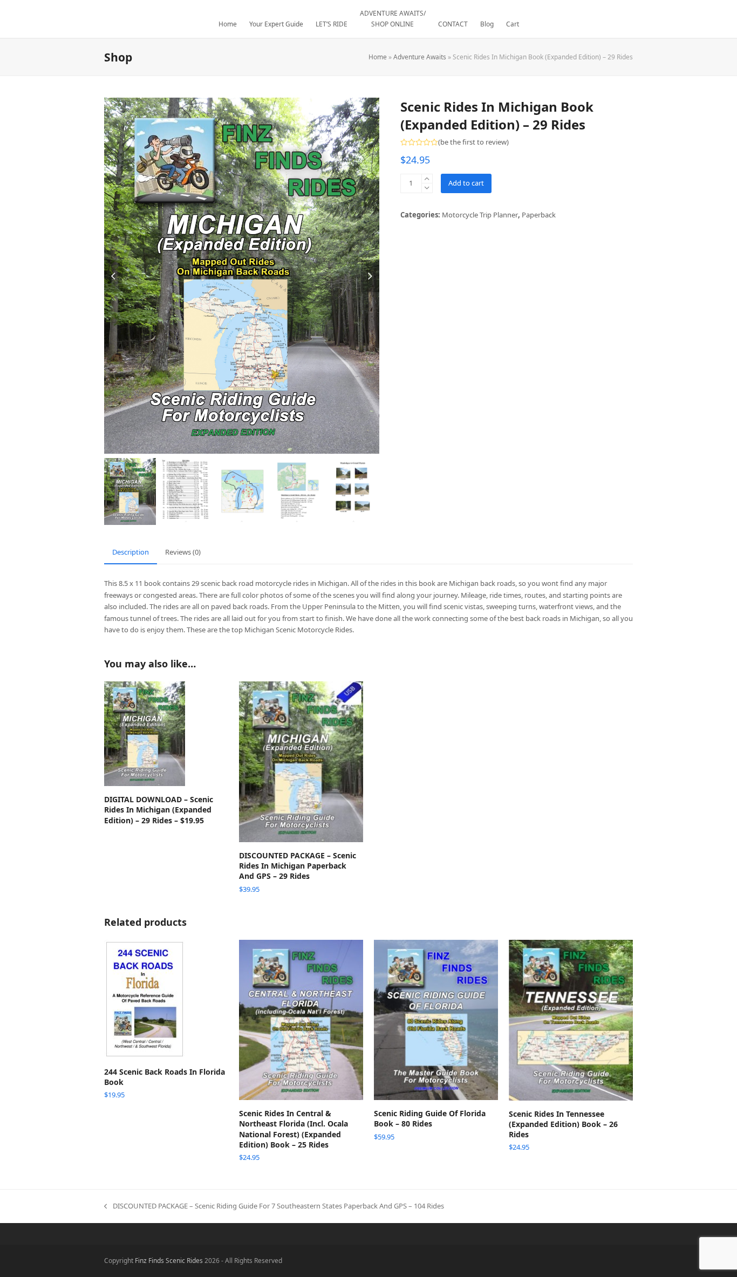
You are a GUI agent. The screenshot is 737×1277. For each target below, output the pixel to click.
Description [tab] (130, 552)
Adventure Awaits (419, 57)
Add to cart (466, 183)
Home (377, 57)
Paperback (539, 215)
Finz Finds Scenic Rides (169, 1260)
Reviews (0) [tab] (183, 552)
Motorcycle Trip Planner (480, 215)
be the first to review (473, 142)
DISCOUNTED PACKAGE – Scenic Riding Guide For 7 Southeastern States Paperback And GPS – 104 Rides (274, 1206)
